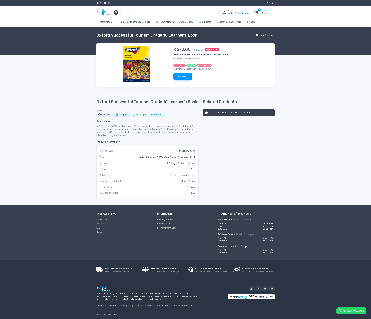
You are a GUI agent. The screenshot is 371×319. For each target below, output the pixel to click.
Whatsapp (141, 114)
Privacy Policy (126, 305)
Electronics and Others (228, 22)
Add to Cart (183, 76)
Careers (100, 232)
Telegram (123, 114)
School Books (186, 22)
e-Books (251, 22)
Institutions (105, 22)
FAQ (98, 228)
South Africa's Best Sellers (135, 22)
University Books (165, 22)
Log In (230, 13)
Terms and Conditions (106, 305)
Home (272, 3)
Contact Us (101, 219)
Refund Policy (163, 305)
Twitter (157, 114)
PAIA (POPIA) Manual (182, 305)
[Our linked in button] (272, 288)
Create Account (242, 13)
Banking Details (164, 223)
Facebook (105, 114)
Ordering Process (165, 219)
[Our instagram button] (251, 288)
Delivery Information (167, 228)
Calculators (205, 22)
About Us (100, 223)
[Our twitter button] (265, 288)
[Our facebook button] (258, 288)
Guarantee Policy (145, 305)
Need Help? (105, 3)
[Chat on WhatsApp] (351, 310)
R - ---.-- (266, 12)
